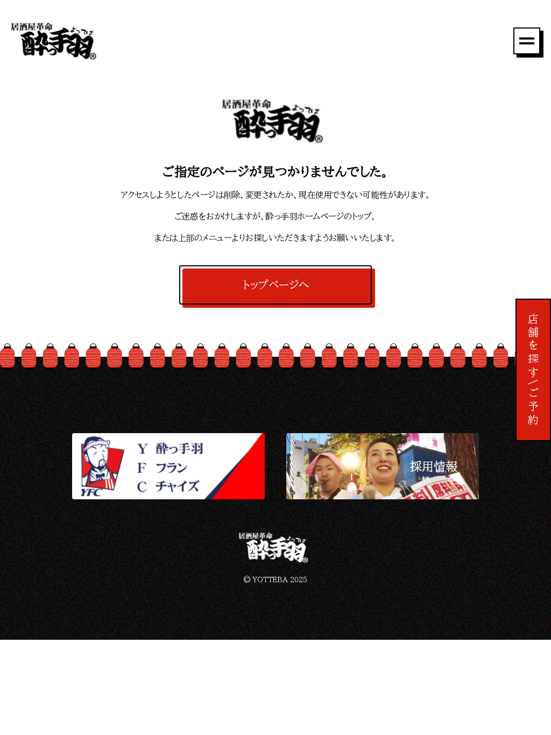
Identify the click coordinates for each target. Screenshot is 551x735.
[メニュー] (526, 40)
